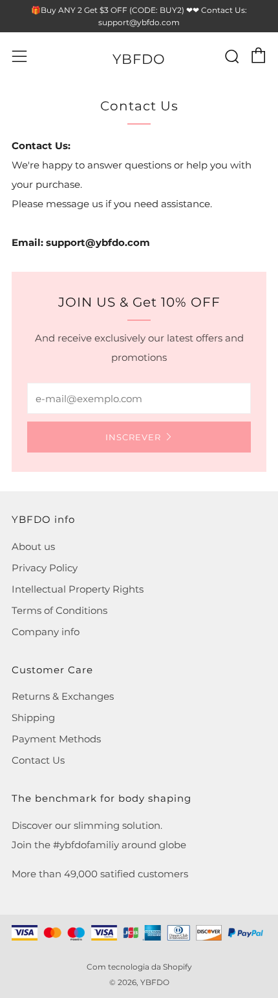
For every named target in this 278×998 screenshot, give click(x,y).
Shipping (33, 717)
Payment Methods (56, 739)
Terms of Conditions (59, 610)
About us (33, 546)
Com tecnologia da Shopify (139, 967)
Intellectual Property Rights (78, 589)
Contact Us (38, 760)
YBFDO (139, 59)
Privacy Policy (45, 568)
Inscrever (133, 437)
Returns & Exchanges (63, 696)
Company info (46, 632)
